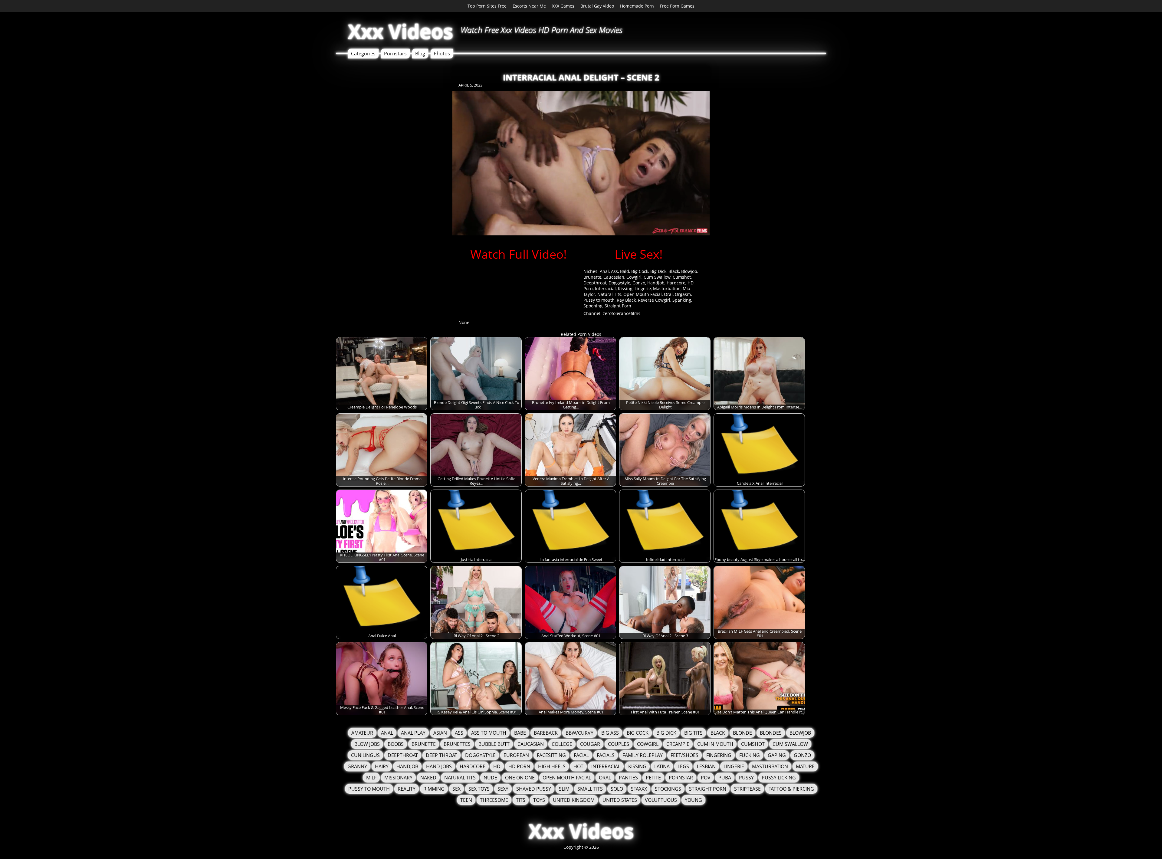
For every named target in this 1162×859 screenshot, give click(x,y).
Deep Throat (441, 755)
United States (619, 800)
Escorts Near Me (529, 6)
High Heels (552, 766)
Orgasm (683, 294)
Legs (683, 766)
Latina (662, 766)
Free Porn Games (677, 6)
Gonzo (638, 283)
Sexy (502, 788)
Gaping (777, 755)
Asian (440, 732)
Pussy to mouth (599, 300)
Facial (581, 755)
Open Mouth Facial (642, 294)
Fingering (718, 755)
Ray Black (626, 300)
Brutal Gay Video (597, 6)
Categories (363, 53)
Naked (428, 777)
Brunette (592, 277)
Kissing (625, 288)
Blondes (771, 732)
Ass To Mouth (488, 732)
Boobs (396, 744)
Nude (490, 777)
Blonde (742, 732)
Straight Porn (618, 306)
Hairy (382, 766)
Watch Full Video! (518, 254)
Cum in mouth (715, 744)
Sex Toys (479, 788)
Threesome (494, 800)
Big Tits (693, 732)
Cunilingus (365, 755)
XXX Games (563, 6)
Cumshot (682, 277)
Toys (539, 800)
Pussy (746, 777)
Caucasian (613, 277)
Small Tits (590, 788)
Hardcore (676, 283)
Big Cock (639, 271)
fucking (749, 755)
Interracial (605, 288)
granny (357, 766)
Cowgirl (634, 277)
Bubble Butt (494, 744)
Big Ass (610, 732)
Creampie (677, 744)
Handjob (656, 283)
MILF (371, 777)
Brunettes (457, 744)
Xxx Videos (400, 31)
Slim (564, 788)
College (562, 744)
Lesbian (706, 766)
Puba (724, 777)
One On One (520, 777)
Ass (614, 271)
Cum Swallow (657, 277)
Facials (606, 755)
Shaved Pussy (533, 788)
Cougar (590, 744)
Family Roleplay (642, 755)
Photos (442, 53)
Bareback (546, 732)
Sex (456, 788)
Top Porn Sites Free (487, 6)
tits (520, 800)
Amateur (362, 732)
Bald (624, 271)
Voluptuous (661, 800)
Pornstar (681, 777)
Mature (805, 766)
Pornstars (395, 53)
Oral (668, 294)
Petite (653, 777)
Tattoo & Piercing (791, 788)
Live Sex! (639, 254)
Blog (420, 53)
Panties (628, 777)
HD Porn (519, 766)
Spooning (592, 306)
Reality (406, 788)
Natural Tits (609, 294)
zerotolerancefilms (621, 313)
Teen (466, 800)
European (516, 755)
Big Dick (658, 271)
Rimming (434, 788)
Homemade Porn (637, 6)
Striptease (747, 788)
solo (617, 788)
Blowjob (689, 271)
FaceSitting (551, 755)
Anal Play (413, 732)
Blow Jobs (367, 744)
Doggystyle (619, 283)
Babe (520, 732)
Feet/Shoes (684, 755)
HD (497, 766)
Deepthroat (594, 283)
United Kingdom (574, 800)
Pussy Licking (779, 777)
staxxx (639, 788)
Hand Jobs (439, 766)
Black (673, 271)
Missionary (398, 777)
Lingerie (643, 288)
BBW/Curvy (579, 732)
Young (693, 800)
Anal (604, 271)
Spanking (681, 300)
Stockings (668, 788)
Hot (578, 766)
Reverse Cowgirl (654, 300)
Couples (618, 744)
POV (706, 777)
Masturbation (667, 288)
